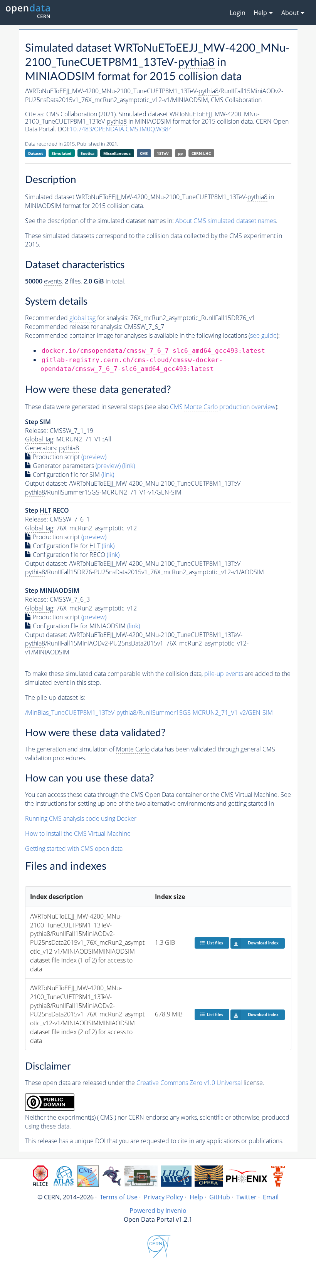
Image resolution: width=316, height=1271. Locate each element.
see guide (263, 335)
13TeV (163, 153)
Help (196, 1197)
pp (180, 153)
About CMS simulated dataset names (225, 220)
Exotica (87, 153)
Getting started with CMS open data (74, 848)
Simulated (61, 153)
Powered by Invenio (158, 1210)
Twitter (246, 1197)
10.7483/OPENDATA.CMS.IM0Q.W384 (121, 129)
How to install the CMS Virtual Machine (78, 833)
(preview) (93, 457)
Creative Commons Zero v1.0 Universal (189, 1082)
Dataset (35, 153)
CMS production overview (223, 406)
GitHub (219, 1197)
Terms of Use (119, 1197)
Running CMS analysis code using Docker (80, 818)
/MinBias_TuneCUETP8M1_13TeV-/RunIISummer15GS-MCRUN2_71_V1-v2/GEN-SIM (149, 712)
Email (271, 1197)
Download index (263, 943)
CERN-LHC (201, 153)
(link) (128, 465)
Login (237, 12)
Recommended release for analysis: (74, 326)
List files (215, 943)
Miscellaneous (117, 153)
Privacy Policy (163, 1197)
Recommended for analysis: (77, 318)
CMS (144, 153)
